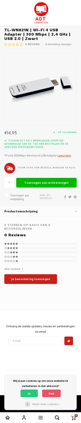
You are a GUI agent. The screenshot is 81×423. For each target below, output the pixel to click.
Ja (29, 393)
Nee (51, 393)
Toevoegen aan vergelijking (19, 197)
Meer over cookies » (46, 404)
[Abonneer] (68, 341)
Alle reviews (12, 269)
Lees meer (64, 155)
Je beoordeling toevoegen (58, 44)
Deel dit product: (46, 196)
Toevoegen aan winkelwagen (46, 182)
